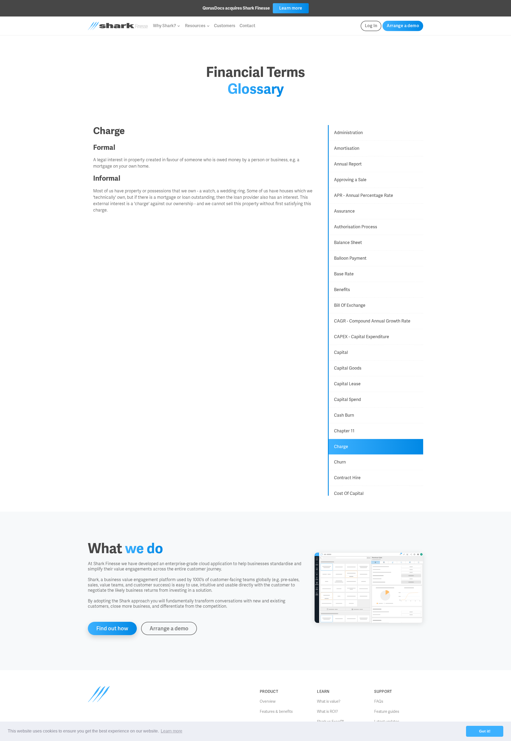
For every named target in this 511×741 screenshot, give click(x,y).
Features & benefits (276, 711)
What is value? (328, 701)
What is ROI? (327, 711)
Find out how (112, 628)
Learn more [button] (171, 731)
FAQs (378, 701)
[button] (166, 25)
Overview (267, 701)
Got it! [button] (485, 731)
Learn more (290, 8)
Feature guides (386, 711)
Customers (224, 25)
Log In (371, 25)
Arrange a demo (403, 25)
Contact (247, 25)
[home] (118, 26)
